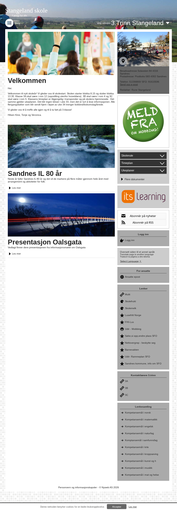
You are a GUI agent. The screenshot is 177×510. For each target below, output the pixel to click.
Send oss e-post (129, 84)
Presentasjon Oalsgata (45, 242)
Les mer (16, 187)
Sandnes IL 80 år (35, 173)
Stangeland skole (26, 10)
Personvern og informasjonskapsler (77, 487)
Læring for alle (19, 15)
